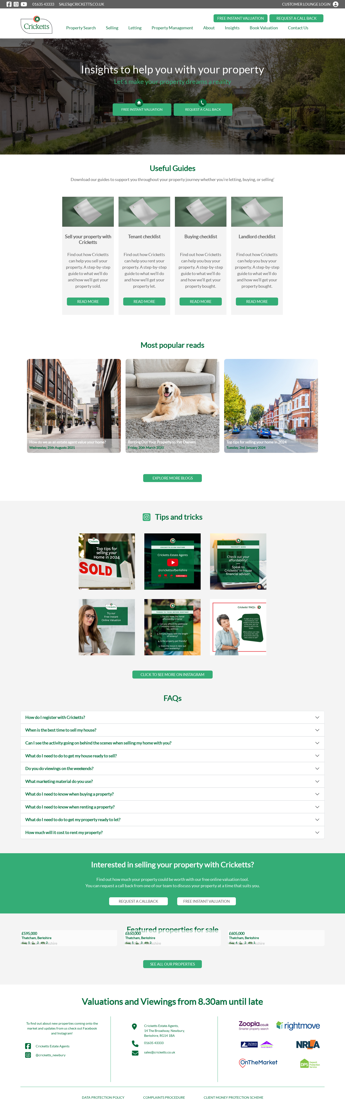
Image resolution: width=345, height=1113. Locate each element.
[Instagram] (16, 4)
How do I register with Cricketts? (55, 717)
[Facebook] (9, 4)
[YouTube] (24, 4)
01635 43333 (43, 4)
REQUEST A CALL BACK (296, 18)
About (209, 27)
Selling (112, 27)
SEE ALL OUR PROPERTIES (172, 964)
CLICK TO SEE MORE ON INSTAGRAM (172, 674)
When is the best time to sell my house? (60, 730)
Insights (232, 27)
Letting (135, 27)
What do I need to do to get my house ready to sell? (71, 755)
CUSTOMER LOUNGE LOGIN (306, 4)
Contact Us (298, 27)
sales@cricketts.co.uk (159, 1052)
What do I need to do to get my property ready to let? (72, 819)
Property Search (81, 27)
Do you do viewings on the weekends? (59, 768)
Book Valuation (264, 27)
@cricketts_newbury (50, 1055)
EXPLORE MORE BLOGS (173, 478)
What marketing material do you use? (59, 781)
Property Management (172, 27)
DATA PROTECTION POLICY (103, 1097)
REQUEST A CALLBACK (138, 901)
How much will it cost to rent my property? (64, 832)
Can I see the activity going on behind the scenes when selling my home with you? (98, 742)
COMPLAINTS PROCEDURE (164, 1097)
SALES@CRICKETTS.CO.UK (81, 4)
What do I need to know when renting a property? (70, 806)
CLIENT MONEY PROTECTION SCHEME (233, 1097)
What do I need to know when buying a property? (69, 794)
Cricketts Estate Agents (52, 1046)
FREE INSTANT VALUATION (240, 18)
